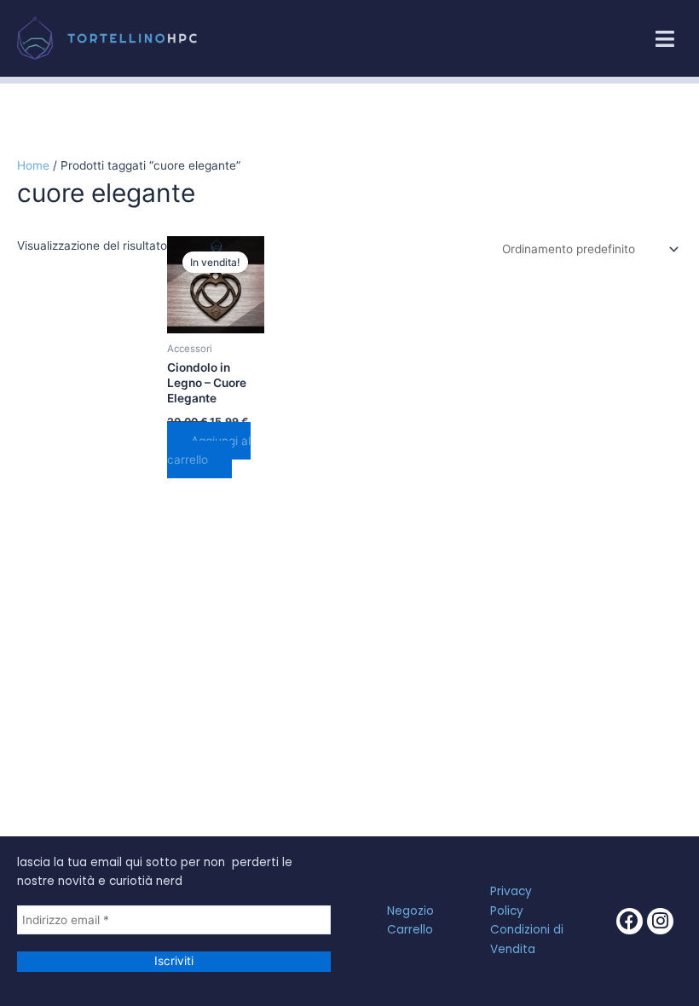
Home (33, 165)
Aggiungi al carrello (209, 450)
